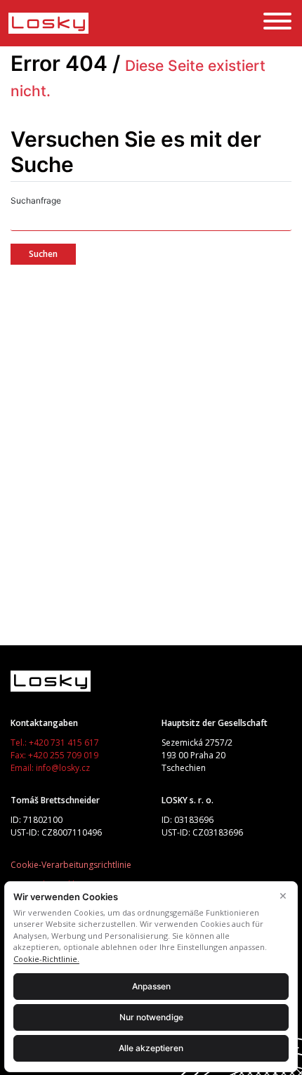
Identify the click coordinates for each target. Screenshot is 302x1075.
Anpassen (151, 986)
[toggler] (277, 23)
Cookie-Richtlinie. (46, 959)
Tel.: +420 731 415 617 (55, 742)
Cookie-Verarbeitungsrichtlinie (71, 865)
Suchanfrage (36, 200)
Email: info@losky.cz (50, 768)
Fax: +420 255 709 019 (54, 755)
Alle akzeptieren (151, 1048)
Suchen (43, 254)
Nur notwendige (151, 1017)
